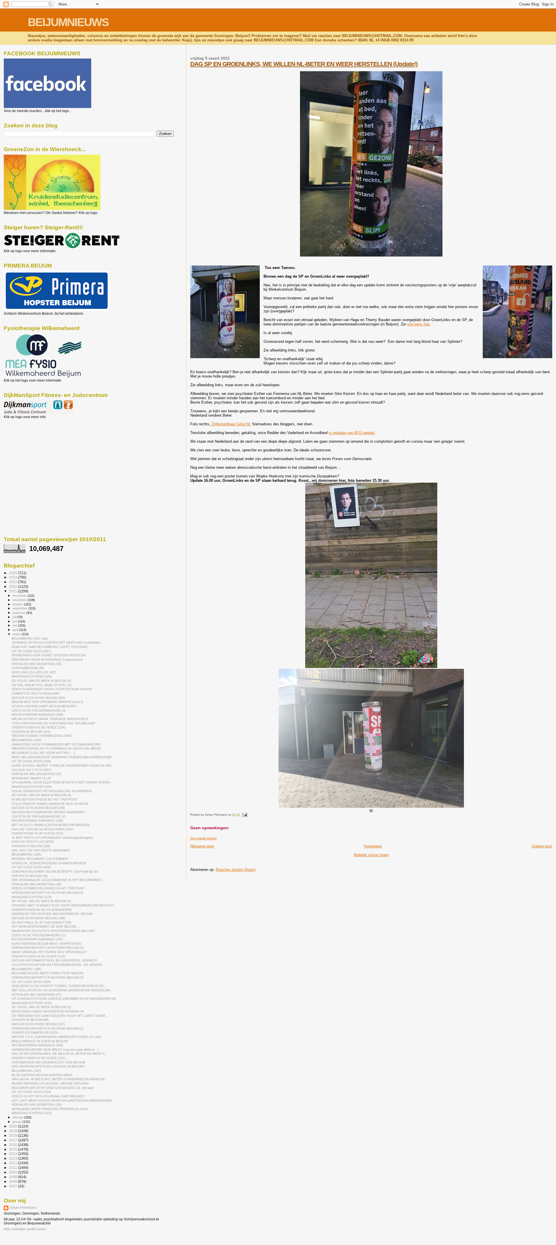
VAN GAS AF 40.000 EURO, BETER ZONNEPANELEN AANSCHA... (59, 1079)
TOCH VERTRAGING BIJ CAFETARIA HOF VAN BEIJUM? (53, 723)
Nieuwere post (202, 846)
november (20, 600)
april (15, 629)
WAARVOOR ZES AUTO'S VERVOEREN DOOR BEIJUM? (53, 931)
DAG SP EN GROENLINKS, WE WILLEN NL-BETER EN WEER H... (59, 1053)
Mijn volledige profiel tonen (25, 1229)
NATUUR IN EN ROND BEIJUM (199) (38, 808)
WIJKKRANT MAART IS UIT (32, 778)
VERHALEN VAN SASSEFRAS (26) (36, 1104)
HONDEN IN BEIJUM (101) (31, 731)
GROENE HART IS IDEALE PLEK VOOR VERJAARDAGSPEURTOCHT (63, 905)
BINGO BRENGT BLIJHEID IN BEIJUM (39, 1041)
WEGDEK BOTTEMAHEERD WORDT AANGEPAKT (48, 812)
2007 (13, 1186)
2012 (13, 1163)
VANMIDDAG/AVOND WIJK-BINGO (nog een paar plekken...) (55, 1049)
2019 (13, 1131)
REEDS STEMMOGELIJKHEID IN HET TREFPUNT (48, 888)
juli (14, 617)
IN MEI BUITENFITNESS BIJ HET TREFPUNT (45, 799)
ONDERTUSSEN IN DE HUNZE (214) (38, 727)
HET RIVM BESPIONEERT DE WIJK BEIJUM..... (46, 926)
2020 (13, 1126)
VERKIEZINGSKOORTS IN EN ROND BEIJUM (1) (47, 1028)
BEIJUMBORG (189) (26, 854)
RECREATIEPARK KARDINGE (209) (37, 714)
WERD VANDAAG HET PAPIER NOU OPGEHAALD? (49, 952)
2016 (13, 1145)
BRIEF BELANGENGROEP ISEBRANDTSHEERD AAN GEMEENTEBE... (63, 757)
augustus (19, 612)
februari (18, 1117)
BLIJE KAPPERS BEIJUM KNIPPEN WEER (42, 1075)
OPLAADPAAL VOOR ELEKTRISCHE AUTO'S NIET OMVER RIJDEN (61, 782)
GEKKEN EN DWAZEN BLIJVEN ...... (38, 1032)
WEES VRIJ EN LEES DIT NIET (34, 672)
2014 (13, 1154)
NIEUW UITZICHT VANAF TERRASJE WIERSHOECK (50, 719)
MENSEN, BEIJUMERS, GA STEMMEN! (40, 858)
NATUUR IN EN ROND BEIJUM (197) (38, 1024)
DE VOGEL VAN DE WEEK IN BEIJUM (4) (41, 795)
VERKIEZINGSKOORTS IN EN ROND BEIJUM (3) (47, 947)
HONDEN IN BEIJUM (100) (31, 846)
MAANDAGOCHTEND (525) (32, 676)
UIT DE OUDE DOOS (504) (31, 982)
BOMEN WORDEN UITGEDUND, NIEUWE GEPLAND (50, 1083)
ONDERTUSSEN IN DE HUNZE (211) (38, 1058)
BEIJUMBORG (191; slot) (30, 638)
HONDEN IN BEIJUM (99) (30, 1019)
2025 (13, 573)
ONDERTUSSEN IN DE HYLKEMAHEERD (42, 909)
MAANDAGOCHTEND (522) (32, 1003)
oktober (18, 604)
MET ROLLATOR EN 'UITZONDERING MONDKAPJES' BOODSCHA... (62, 990)
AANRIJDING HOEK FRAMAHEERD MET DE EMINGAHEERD (56, 744)
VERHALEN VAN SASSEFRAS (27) (36, 994)
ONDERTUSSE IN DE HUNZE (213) (37, 833)
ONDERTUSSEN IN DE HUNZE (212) (38, 956)
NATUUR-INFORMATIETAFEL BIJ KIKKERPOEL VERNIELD (54, 960)
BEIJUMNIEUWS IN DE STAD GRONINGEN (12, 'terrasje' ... (54, 1088)
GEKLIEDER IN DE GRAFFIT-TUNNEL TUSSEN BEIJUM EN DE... (59, 986)
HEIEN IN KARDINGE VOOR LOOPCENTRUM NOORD (52, 689)
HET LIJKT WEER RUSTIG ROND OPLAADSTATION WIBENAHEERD (62, 1100)
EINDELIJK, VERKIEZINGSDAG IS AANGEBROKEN (49, 863)
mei (15, 625)
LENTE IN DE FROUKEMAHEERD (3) (39, 710)
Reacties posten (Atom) (235, 869)
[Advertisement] (30, 450)
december (20, 595)
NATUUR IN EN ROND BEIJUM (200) (38, 698)
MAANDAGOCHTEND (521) (32, 1113)
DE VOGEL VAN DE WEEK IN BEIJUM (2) (41, 1007)
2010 (13, 1172)
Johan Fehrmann (23, 1208)
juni (15, 621)
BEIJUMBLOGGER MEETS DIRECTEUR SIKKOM (47, 973)
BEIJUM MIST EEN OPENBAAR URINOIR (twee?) (47, 702)
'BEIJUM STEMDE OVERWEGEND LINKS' (42, 735)
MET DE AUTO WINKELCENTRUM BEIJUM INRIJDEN (51, 825)
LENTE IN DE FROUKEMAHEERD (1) (39, 935)
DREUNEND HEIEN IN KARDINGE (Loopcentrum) (47, 659)
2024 (13, 577)
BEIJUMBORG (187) (26, 1070)
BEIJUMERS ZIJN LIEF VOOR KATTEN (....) (43, 753)
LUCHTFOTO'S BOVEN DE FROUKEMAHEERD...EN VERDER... (58, 964)
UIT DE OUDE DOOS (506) (31, 761)
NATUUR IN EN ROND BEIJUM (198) (38, 918)
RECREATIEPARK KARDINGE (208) (37, 820)
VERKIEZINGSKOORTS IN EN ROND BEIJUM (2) (47, 977)
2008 (13, 1181)
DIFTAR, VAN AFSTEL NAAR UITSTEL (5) (42, 685)
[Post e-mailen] (244, 814)
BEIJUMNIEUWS (68, 22)
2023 (13, 582)
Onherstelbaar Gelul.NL (231, 424)
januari (17, 1121)
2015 (13, 1149)
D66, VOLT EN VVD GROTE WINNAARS (41, 850)
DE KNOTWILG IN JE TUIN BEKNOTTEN (41, 922)
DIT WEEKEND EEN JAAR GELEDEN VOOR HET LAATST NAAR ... (60, 1015)
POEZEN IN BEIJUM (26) (30, 876)
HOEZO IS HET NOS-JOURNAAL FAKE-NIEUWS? (48, 1096)
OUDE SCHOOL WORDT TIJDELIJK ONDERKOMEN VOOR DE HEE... (63, 765)
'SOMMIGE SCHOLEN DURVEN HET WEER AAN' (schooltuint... (57, 642)
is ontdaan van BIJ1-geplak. (352, 433)
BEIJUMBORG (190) (26, 740)
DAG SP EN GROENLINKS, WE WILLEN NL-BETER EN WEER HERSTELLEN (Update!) (304, 64)
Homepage (373, 846)
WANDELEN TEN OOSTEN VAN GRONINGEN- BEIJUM (52, 914)
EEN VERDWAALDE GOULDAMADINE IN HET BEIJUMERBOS (57, 880)
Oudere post (542, 846)
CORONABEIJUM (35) (28, 668)
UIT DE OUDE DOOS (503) (31, 1092)
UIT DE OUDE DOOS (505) (31, 867)
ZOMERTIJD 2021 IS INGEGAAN (35, 693)
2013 (13, 1158)
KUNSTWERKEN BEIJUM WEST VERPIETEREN (46, 943)
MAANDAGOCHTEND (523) (32, 897)
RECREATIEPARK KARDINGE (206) (37, 1045)
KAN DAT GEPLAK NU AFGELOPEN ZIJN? (42, 829)
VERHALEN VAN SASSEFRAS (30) (36, 664)
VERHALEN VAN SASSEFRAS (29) (36, 774)
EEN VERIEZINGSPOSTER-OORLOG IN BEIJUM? (48, 1066)
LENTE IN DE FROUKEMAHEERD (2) (39, 816)
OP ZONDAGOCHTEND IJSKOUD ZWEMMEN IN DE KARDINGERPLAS (64, 998)
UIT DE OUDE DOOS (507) (31, 651)
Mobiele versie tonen (371, 855)
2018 (13, 1135)
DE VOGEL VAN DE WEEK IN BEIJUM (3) (41, 901)
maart (16, 634)
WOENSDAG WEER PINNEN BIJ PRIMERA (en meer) (50, 1109)
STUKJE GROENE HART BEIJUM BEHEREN (44, 706)
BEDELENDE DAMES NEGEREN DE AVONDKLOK (48, 1011)
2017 (13, 1140)
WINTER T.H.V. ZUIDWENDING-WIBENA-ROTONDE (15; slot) (56, 1037)
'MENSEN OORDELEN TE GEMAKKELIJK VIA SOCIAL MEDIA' (56, 748)
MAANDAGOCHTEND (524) (32, 786)
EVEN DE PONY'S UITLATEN (33, 841)
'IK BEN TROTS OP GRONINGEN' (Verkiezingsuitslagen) (52, 837)
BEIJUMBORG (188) (26, 969)
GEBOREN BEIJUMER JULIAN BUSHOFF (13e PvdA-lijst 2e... (56, 871)
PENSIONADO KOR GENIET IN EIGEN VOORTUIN (49, 655)
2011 (13, 1167)
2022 (13, 586)
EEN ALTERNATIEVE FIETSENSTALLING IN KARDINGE (52, 791)
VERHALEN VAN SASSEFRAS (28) (36, 884)
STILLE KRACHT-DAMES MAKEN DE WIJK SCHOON (50, 803)
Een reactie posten (203, 838)
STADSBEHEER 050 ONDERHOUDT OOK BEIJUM (48, 1062)
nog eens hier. (419, 324)
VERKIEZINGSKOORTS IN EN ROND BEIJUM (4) (47, 892)
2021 (13, 591)
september (20, 608)
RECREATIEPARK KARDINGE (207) (37, 939)
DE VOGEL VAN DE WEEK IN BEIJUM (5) (41, 680)
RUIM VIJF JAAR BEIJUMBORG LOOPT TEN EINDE (50, 647)
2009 (13, 1177)
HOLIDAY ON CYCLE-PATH (31, 770)
